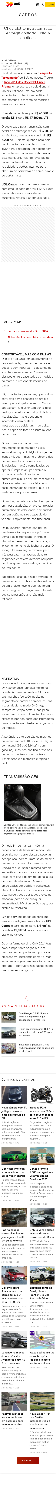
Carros (28, 14)
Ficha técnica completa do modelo (30, 337)
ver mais (26, 1460)
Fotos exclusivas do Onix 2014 (27, 331)
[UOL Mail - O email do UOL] (38, 4)
